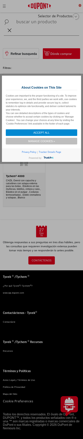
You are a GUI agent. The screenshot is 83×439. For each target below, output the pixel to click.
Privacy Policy (29, 152)
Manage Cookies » (41, 141)
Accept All (41, 132)
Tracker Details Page (50, 152)
